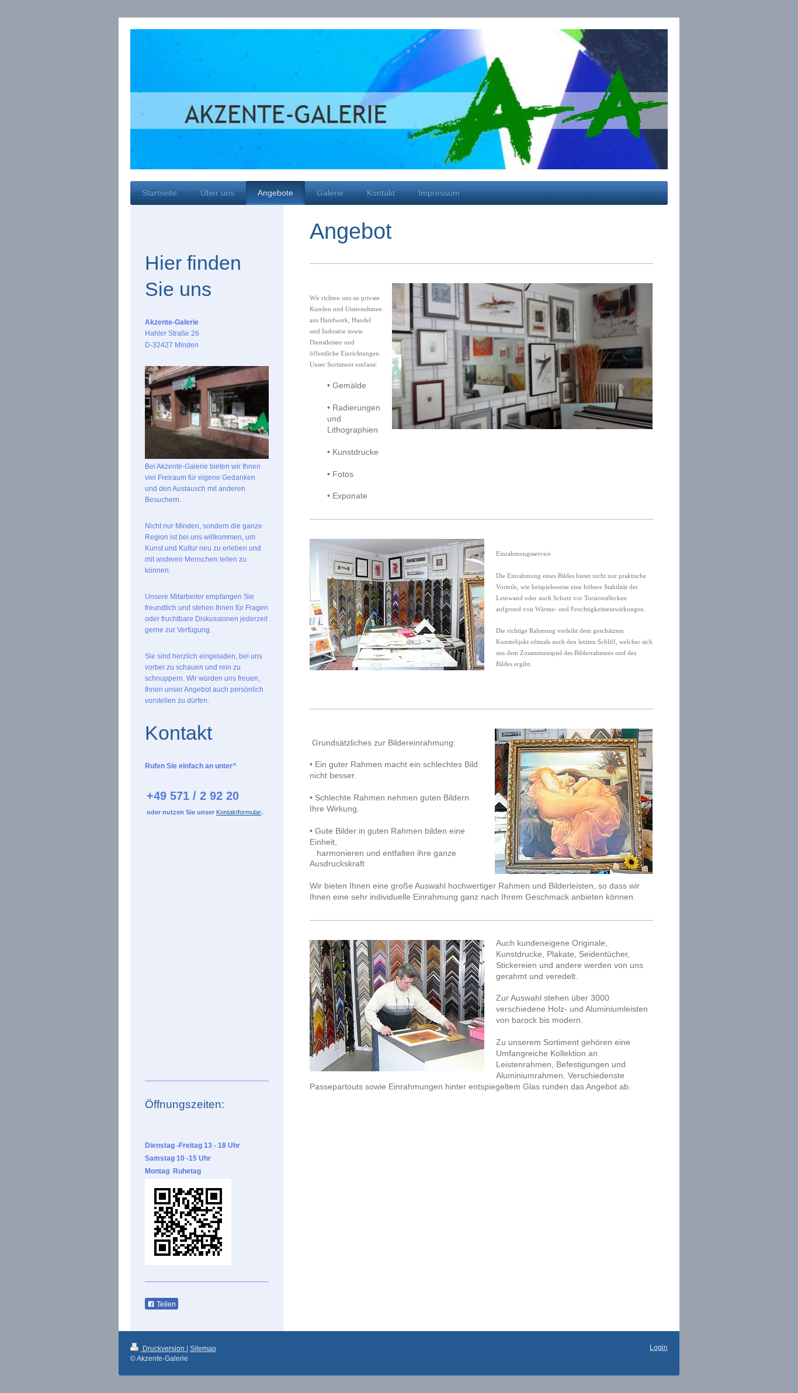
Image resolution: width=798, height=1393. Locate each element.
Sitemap (203, 1349)
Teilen (165, 1304)
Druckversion (163, 1349)
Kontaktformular (238, 812)
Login (659, 1347)
